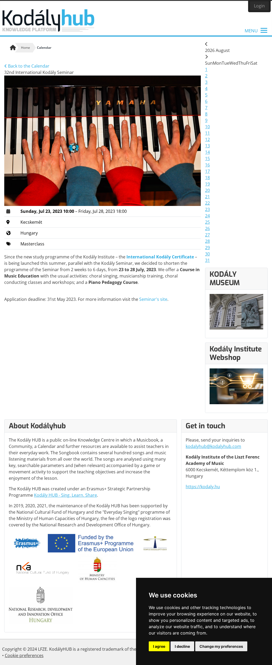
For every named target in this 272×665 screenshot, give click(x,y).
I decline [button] (182, 646)
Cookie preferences (24, 655)
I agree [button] (159, 646)
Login (259, 6)
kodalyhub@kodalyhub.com (213, 446)
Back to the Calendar (28, 66)
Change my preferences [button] (221, 646)
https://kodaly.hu (203, 487)
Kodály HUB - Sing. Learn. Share (65, 495)
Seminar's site (153, 299)
